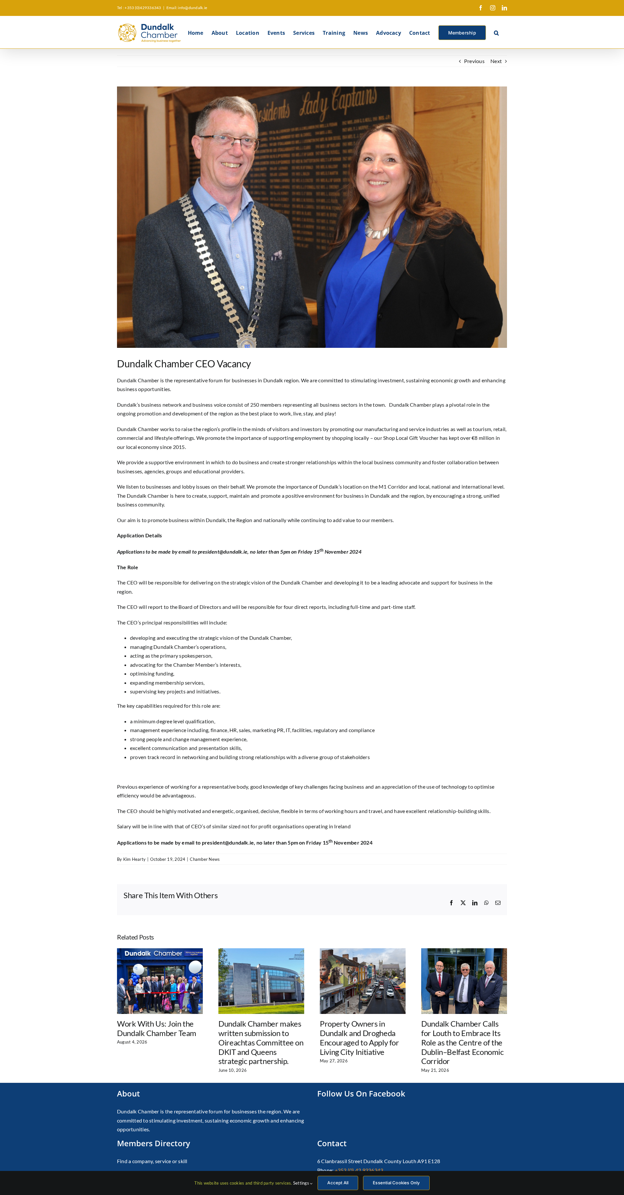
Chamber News (205, 859)
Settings (301, 1183)
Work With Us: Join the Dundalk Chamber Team (156, 1028)
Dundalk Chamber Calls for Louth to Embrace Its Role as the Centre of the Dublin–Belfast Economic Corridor (462, 1042)
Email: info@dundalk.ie (186, 7)
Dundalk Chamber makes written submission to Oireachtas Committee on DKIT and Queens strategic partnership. (261, 1042)
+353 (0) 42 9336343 (359, 1170)
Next (496, 61)
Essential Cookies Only (396, 1182)
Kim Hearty (134, 859)
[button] (496, 32)
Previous (474, 61)
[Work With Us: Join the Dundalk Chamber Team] (160, 951)
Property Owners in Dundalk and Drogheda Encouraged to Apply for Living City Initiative (359, 1037)
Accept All (337, 1182)
